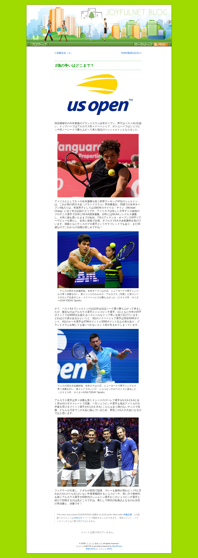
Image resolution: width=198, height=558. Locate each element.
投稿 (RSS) (91, 549)
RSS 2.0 (78, 518)
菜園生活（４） (64, 53)
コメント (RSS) (105, 549)
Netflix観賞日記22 (130, 53)
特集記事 (128, 514)
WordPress (117, 546)
